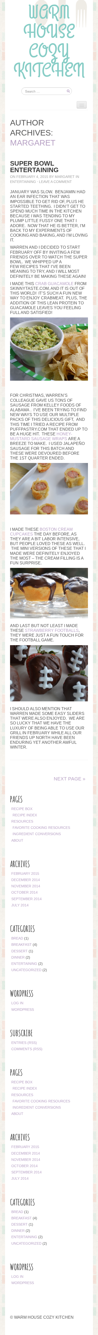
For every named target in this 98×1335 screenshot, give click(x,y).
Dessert (19, 951)
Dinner (18, 957)
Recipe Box (21, 809)
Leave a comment (55, 182)
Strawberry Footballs (52, 630)
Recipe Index (25, 815)
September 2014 (26, 899)
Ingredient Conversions (37, 834)
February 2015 (25, 874)
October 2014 (24, 892)
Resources (22, 821)
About (17, 840)
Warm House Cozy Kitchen (49, 43)
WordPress (22, 1010)
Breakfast (21, 945)
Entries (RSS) (24, 1043)
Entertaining (23, 182)
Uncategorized (26, 970)
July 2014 (20, 905)
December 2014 (25, 880)
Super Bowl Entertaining (34, 166)
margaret (33, 142)
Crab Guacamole (54, 284)
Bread (17, 938)
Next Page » (69, 778)
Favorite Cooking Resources (41, 828)
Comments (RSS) (26, 1049)
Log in (17, 1003)
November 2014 (25, 886)
